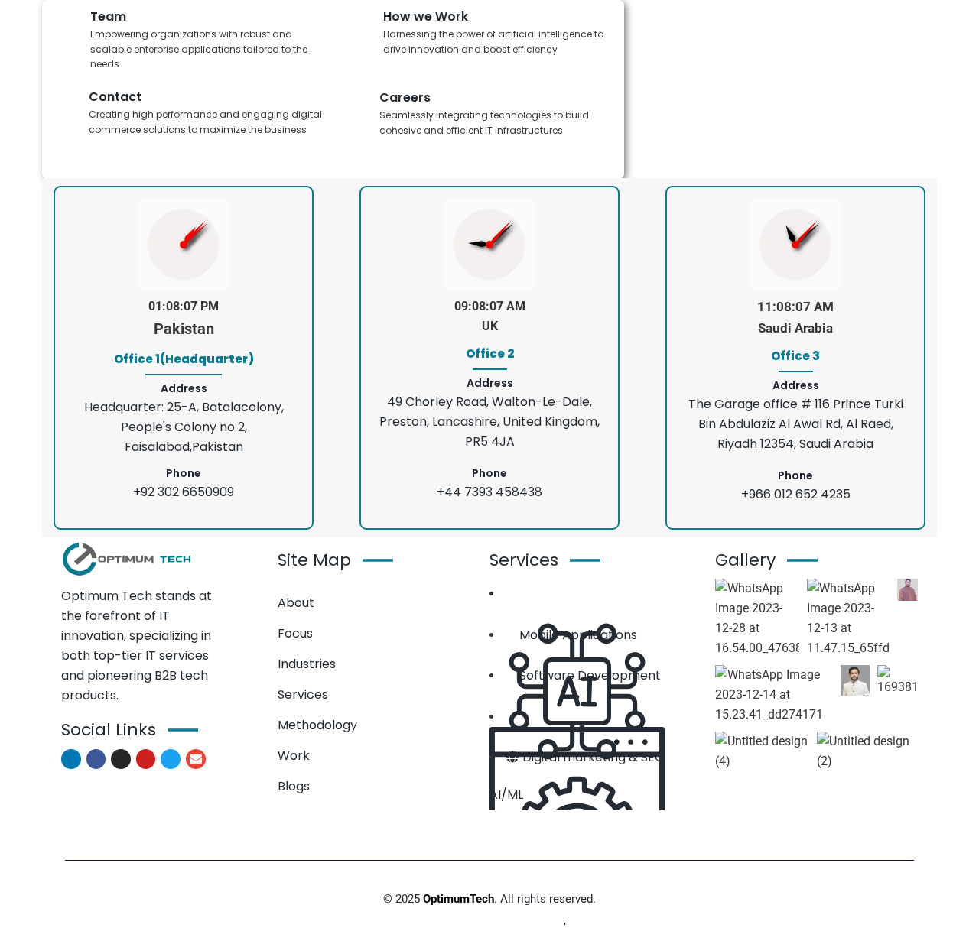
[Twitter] (171, 759)
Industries (307, 664)
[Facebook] (96, 759)
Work (294, 755)
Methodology (317, 725)
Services (303, 694)
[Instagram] (121, 759)
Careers (405, 97)
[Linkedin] (71, 759)
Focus (295, 633)
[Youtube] (146, 759)
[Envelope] (196, 759)
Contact (115, 96)
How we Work (425, 16)
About (296, 603)
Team (108, 16)
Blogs (294, 786)
